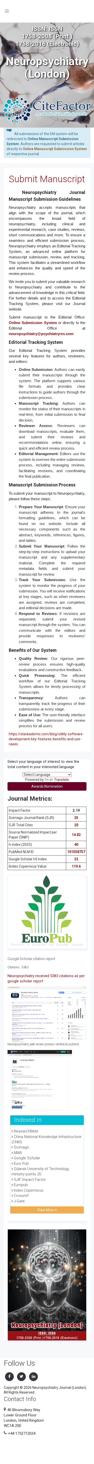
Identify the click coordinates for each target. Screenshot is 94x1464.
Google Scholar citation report (31, 959)
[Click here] (47, 912)
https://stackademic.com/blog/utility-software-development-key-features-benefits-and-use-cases (46, 739)
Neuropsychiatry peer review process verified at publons (43, 1044)
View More (46, 1210)
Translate (61, 780)
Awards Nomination (47, 786)
